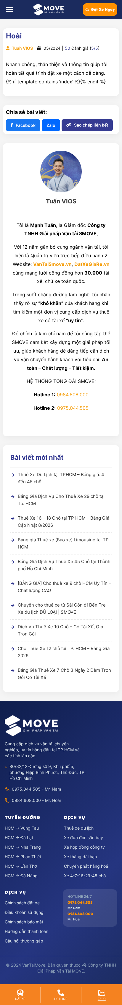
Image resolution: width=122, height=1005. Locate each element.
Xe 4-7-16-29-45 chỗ (85, 875)
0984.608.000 (73, 395)
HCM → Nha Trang (23, 847)
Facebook (26, 125)
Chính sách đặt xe (22, 902)
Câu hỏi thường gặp (24, 940)
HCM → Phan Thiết (23, 856)
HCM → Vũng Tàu (22, 828)
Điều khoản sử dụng (24, 912)
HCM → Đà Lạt (19, 837)
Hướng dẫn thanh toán (26, 931)
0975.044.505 (73, 408)
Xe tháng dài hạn (80, 856)
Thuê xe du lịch (79, 828)
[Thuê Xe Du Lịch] (31, 725)
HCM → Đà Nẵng (21, 875)
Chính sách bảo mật (24, 921)
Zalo (50, 125)
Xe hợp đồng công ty (84, 847)
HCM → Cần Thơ (21, 866)
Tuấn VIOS (22, 48)
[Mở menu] (9, 9)
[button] (20, 995)
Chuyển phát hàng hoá (86, 866)
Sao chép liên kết (91, 124)
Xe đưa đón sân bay (83, 837)
